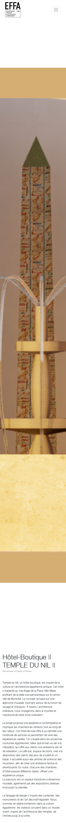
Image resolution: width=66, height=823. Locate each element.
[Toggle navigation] (56, 9)
